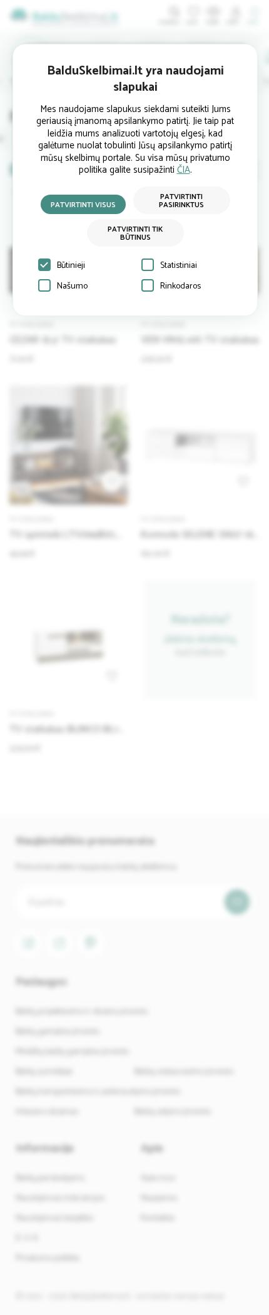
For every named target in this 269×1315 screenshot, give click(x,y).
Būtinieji (71, 265)
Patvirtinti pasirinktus (181, 201)
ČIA (183, 170)
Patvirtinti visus (83, 205)
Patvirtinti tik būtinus (135, 233)
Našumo (72, 286)
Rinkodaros (180, 286)
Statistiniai (178, 265)
